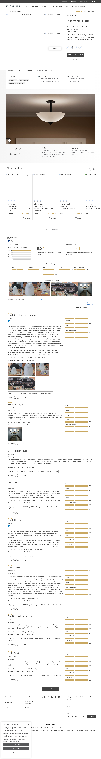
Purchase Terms (44, 730)
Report (24, 397)
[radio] (68, 48)
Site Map (27, 707)
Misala (10, 523)
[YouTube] (59, 697)
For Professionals (58, 6)
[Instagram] (42, 697)
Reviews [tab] (45, 229)
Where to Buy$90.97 (75, 54)
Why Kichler (69, 6)
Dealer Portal (28, 697)
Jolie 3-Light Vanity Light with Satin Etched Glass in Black (36, 393)
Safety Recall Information (28, 702)
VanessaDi (11, 407)
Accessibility (79, 730)
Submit (92, 716)
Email (68, 706)
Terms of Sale (34, 730)
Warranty (7, 712)
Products (26, 6)
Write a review (91, 11)
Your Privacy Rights (90, 730)
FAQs (6, 707)
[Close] (29, 724)
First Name (70, 700)
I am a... (69, 713)
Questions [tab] (55, 229)
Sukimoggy (11, 318)
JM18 (9, 619)
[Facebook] (45, 697)
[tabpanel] (50, 463)
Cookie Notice (70, 730)
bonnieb (10, 486)
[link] (45, 249)
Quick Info (30, 70)
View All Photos (55, 49)
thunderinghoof (12, 656)
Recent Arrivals (80, 6)
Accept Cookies (16, 744)
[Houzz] (52, 697)
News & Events (9, 702)
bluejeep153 (11, 570)
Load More (50, 688)
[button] (67, 248)
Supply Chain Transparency (58, 730)
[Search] (92, 7)
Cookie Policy (16, 741)
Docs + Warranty (50, 70)
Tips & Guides (46, 6)
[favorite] (28, 175)
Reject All (16, 748)
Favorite (71, 59)
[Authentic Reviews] (11, 241)
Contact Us (8, 697)
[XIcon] (49, 697)
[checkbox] (68, 48)
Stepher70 (11, 454)
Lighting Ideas (35, 6)
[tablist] (50, 230)
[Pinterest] (55, 697)
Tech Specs (39, 70)
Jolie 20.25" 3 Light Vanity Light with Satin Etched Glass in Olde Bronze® (40, 605)
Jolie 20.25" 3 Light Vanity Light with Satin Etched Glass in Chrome (39, 471)
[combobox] (92, 7)
